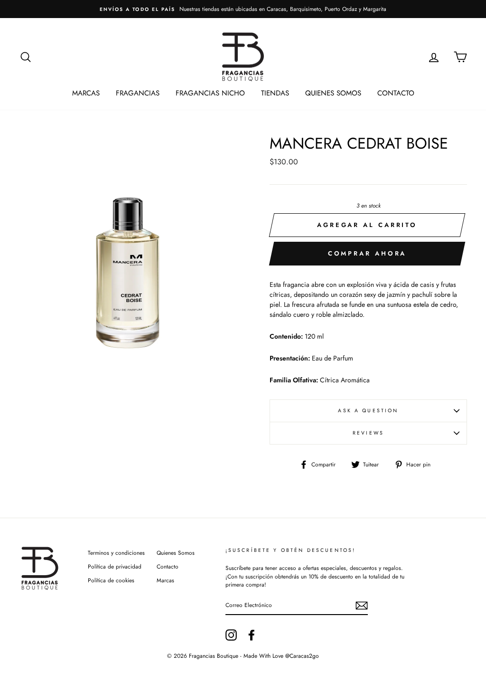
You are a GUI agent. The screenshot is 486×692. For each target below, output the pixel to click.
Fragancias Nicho (210, 93)
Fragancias (137, 93)
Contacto (395, 93)
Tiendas (275, 93)
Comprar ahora (367, 253)
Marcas (86, 93)
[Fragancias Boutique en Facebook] (251, 635)
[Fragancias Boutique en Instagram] (231, 635)
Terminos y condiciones (116, 553)
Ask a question (368, 410)
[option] (243, 9)
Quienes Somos (333, 93)
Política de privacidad (114, 566)
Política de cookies (111, 580)
